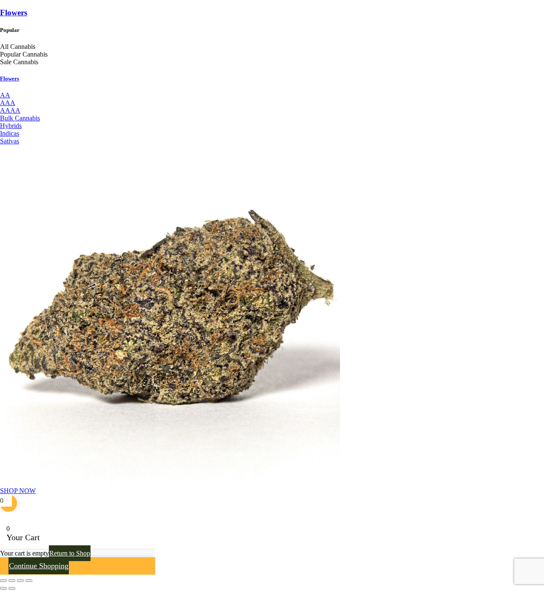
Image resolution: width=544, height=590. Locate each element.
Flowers (13, 12)
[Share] (20, 580)
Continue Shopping (38, 565)
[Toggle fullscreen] (11, 580)
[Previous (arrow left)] (3, 588)
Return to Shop (69, 553)
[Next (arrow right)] (11, 588)
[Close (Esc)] (29, 580)
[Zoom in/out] (3, 580)
